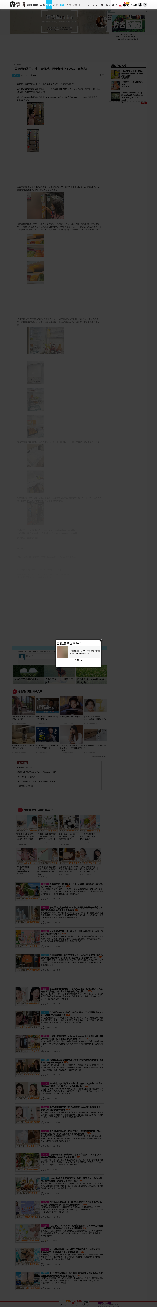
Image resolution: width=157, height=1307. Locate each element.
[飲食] (62, 4)
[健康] (68, 4)
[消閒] (75, 4)
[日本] (81, 4)
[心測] (101, 4)
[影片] (107, 4)
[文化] (88, 4)
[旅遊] (55, 4)
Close (101, 640)
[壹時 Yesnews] (17, 8)
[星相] (94, 4)
